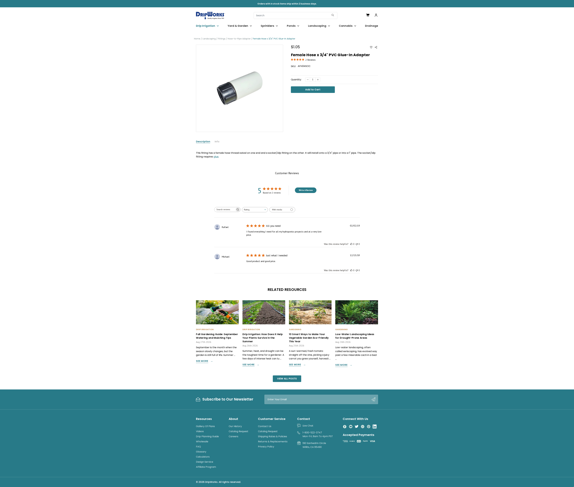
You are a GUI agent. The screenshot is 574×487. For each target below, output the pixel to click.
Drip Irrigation (205, 26)
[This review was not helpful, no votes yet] (357, 243)
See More (202, 361)
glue (216, 156)
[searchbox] (224, 209)
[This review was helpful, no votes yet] (351, 243)
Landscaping (317, 26)
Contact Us (264, 426)
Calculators (203, 456)
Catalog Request (238, 431)
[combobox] (255, 209)
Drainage (371, 26)
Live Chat (308, 425)
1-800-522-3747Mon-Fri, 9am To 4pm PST (318, 434)
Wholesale (202, 441)
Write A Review (306, 190)
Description (203, 141)
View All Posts (287, 378)
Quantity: (296, 79)
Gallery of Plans (205, 426)
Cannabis (345, 26)
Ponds (291, 26)
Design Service (204, 462)
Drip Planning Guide (207, 436)
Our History (235, 426)
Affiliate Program (206, 467)
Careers (233, 436)
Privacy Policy (266, 446)
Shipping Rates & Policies (272, 436)
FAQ (198, 446)
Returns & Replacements (272, 441)
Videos (200, 431)
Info (217, 141)
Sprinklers (267, 26)
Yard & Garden (238, 26)
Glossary (201, 451)
